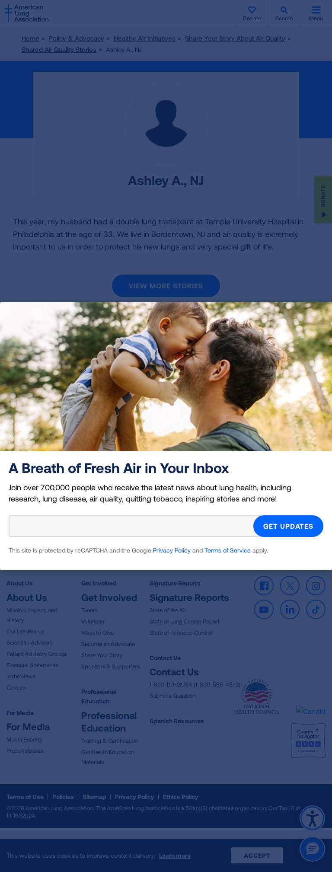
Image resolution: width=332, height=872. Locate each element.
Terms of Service (227, 550)
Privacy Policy (172, 550)
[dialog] (166, 436)
